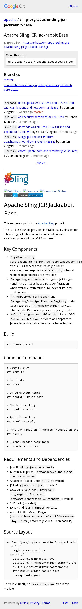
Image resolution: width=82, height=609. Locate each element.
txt (65, 603)
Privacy (34, 603)
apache (10, 19)
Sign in (74, 6)
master (8, 80)
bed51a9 (10, 137)
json (75, 603)
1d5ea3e (10, 117)
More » (41, 162)
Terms (46, 603)
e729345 (10, 151)
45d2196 (10, 127)
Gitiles (24, 603)
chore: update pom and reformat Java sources (48, 151)
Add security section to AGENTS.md (41, 117)
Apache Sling (46, 223)
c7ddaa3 (10, 103)
